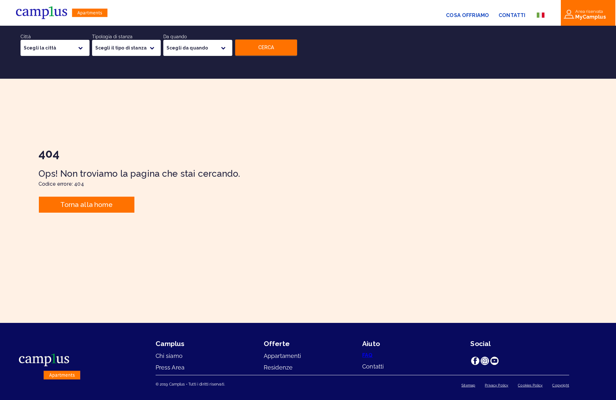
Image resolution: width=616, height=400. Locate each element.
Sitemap (468, 385)
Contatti (373, 366)
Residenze (278, 367)
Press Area (170, 367)
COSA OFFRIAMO (467, 15)
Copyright (560, 385)
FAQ (367, 355)
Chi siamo (169, 355)
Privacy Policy (496, 385)
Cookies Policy (530, 385)
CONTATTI (512, 15)
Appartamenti (282, 355)
